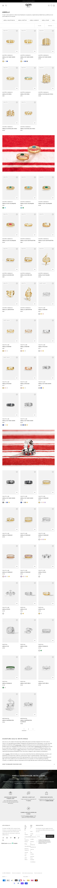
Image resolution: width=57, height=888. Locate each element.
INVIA (42, 448)
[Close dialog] (55, 430)
